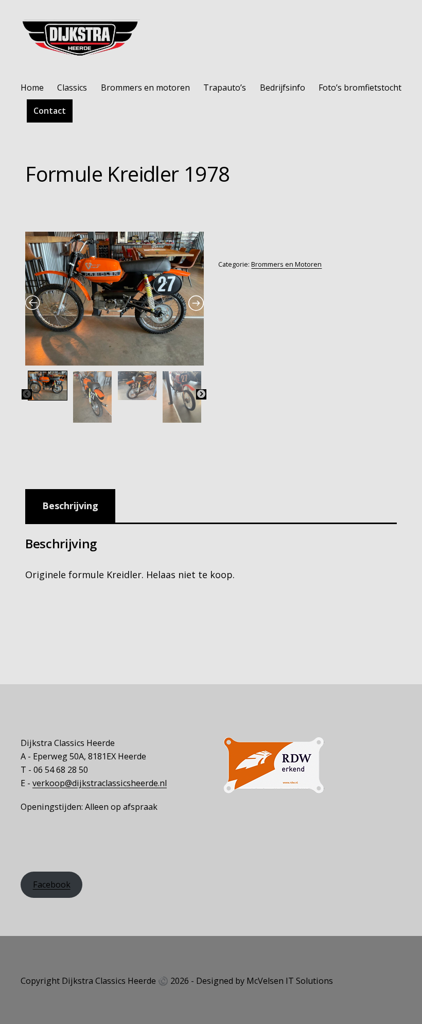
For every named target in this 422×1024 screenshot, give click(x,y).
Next (201, 394)
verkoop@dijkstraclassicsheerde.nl (99, 783)
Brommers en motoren (145, 87)
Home (32, 87)
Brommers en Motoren (286, 264)
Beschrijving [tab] (70, 505)
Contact (49, 110)
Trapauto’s (224, 87)
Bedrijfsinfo (282, 87)
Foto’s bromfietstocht (360, 87)
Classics (72, 87)
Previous (27, 394)
